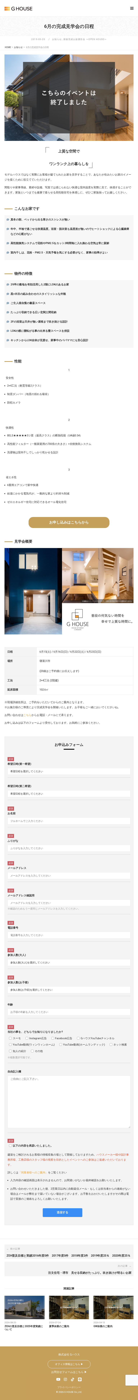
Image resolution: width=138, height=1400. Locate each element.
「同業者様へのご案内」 (33, 1172)
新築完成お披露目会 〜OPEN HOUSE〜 (85, 39)
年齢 (10, 1004)
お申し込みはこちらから (69, 522)
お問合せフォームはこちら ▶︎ (69, 1372)
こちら (27, 715)
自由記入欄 (14, 1071)
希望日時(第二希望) (19, 786)
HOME (8, 47)
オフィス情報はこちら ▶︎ (69, 1364)
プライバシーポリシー (69, 1387)
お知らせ (57, 39)
